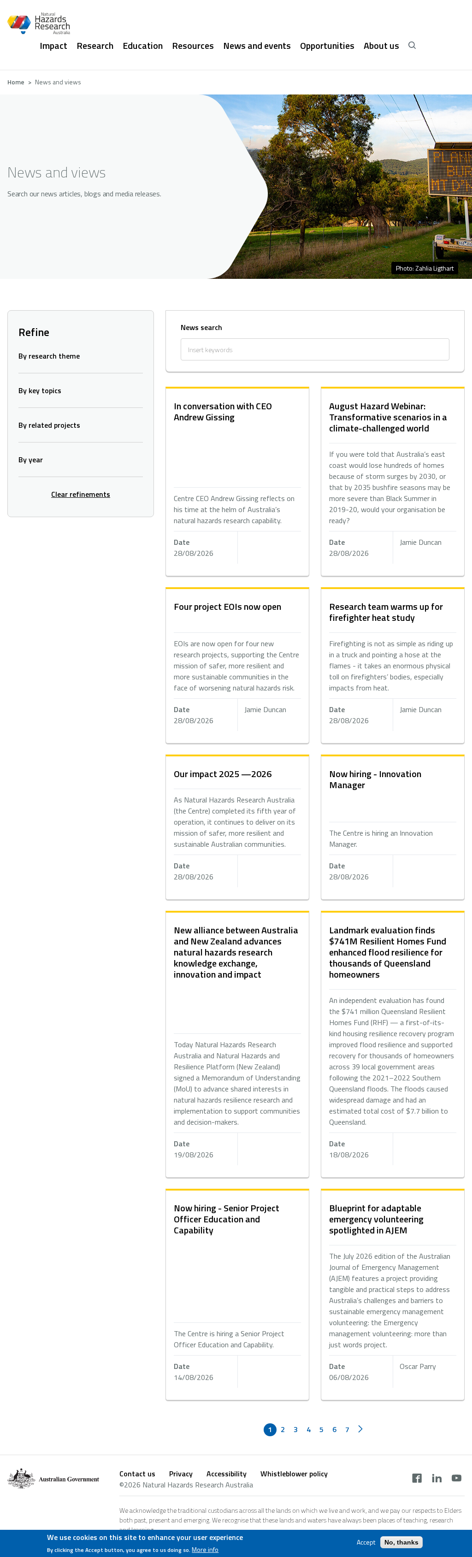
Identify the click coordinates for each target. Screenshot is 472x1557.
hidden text (237, 482)
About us (381, 46)
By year (30, 459)
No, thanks (401, 1542)
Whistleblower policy (294, 1473)
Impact (53, 46)
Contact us (137, 1473)
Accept (366, 1542)
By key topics (39, 390)
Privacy (181, 1473)
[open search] (412, 45)
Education (143, 46)
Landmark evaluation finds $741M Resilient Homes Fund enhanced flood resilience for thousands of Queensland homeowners (387, 952)
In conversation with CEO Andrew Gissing (223, 411)
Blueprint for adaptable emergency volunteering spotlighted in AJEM (376, 1219)
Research (95, 46)
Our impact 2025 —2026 (222, 774)
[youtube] (456, 1479)
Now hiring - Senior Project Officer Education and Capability (226, 1219)
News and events (257, 46)
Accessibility (226, 1473)
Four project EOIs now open (227, 606)
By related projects (49, 425)
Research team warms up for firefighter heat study (386, 612)
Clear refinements (80, 494)
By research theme (49, 355)
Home (15, 82)
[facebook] (417, 1479)
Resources (193, 46)
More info (205, 1549)
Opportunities (327, 46)
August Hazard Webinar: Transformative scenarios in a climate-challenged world (388, 417)
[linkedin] (437, 1479)
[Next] (360, 1429)
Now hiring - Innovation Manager (375, 779)
